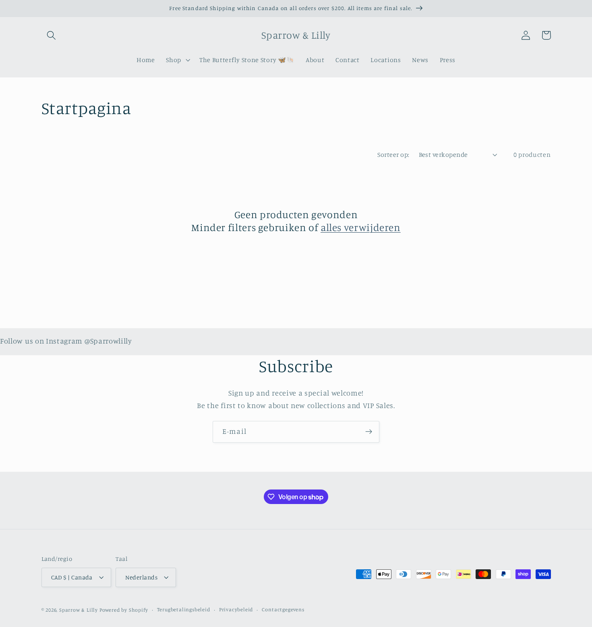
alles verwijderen (361, 227)
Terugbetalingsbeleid (183, 609)
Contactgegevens (283, 609)
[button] (51, 35)
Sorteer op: (393, 154)
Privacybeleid (236, 609)
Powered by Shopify (123, 610)
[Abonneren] (368, 432)
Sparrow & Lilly (78, 610)
